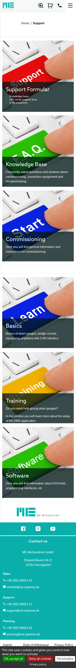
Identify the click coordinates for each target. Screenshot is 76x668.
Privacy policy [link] (38, 664)
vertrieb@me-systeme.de (23, 587)
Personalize (65, 659)
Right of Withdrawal (36, 645)
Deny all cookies (40, 659)
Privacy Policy (63, 645)
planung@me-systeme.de (23, 634)
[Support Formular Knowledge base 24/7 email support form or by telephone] (38, 75)
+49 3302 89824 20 (19, 627)
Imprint (7, 645)
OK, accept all (13, 659)
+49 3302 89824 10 (19, 580)
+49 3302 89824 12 (19, 604)
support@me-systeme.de (23, 610)
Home (25, 23)
